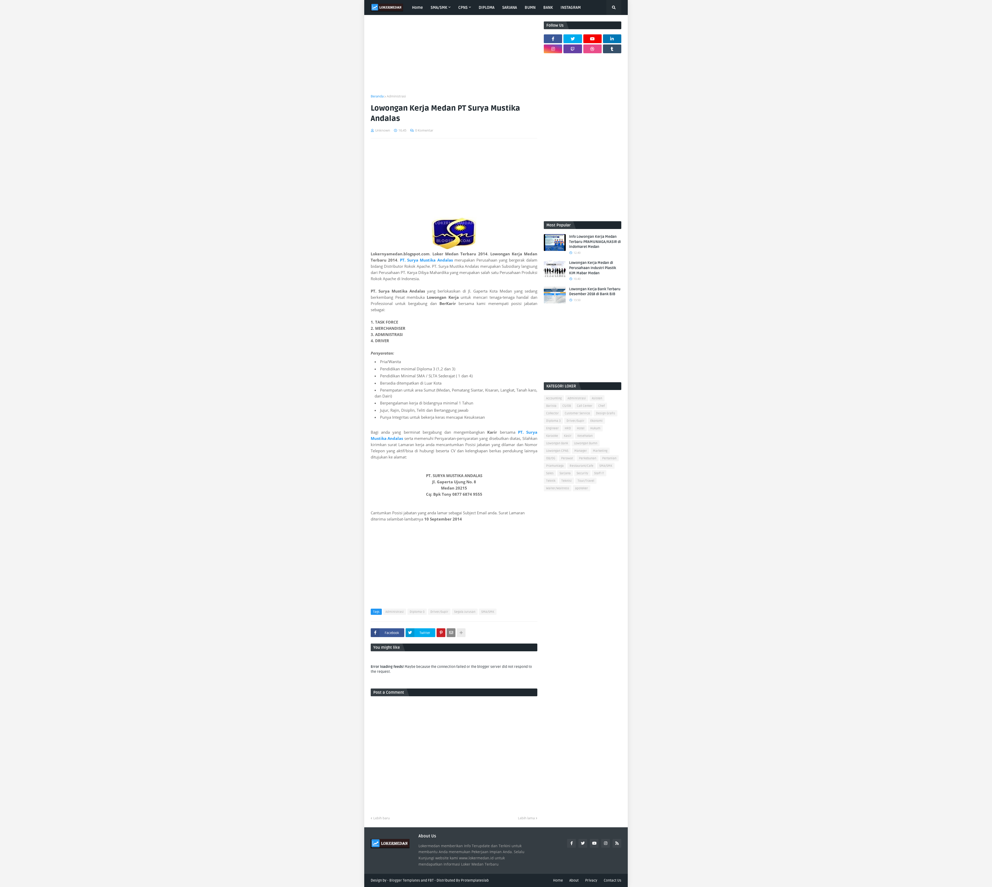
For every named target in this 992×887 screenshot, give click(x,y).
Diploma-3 (417, 612)
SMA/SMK (487, 612)
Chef (601, 406)
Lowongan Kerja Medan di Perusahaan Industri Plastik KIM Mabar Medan (592, 268)
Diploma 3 (553, 421)
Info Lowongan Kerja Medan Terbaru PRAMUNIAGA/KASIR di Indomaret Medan (595, 241)
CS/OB (566, 406)
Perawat (567, 458)
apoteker (581, 488)
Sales (550, 473)
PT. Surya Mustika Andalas (427, 260)
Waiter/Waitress (557, 488)
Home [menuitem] (417, 7)
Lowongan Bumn (585, 443)
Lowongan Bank (557, 443)
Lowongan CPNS (557, 451)
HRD (568, 428)
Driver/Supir (439, 612)
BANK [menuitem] (548, 7)
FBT (431, 880)
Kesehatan (585, 436)
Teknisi (566, 481)
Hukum (595, 428)
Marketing (600, 451)
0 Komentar (424, 130)
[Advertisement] (454, 57)
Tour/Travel (586, 481)
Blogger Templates (404, 880)
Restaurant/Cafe (581, 466)
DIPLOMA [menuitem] (486, 7)
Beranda (377, 96)
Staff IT (599, 473)
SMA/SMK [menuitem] (439, 7)
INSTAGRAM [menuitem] (571, 7)
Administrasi (396, 96)
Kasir (567, 436)
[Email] (451, 632)
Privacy (591, 880)
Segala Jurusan (464, 612)
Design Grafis (605, 413)
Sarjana (565, 473)
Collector (552, 413)
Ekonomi (596, 421)
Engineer (552, 428)
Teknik (550, 481)
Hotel (580, 428)
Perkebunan (587, 458)
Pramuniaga (555, 466)
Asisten (597, 398)
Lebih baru (381, 818)
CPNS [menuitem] (463, 7)
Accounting (554, 398)
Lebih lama (526, 818)
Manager (580, 451)
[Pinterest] (441, 632)
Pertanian (609, 458)
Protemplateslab (475, 880)
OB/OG (550, 458)
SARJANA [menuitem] (509, 7)
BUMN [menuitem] (530, 7)
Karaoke (552, 436)
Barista (551, 406)
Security (582, 473)
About (574, 880)
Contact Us (612, 880)
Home (558, 880)
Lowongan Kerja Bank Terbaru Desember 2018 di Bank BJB (595, 291)
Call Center (584, 406)
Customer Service (577, 413)
